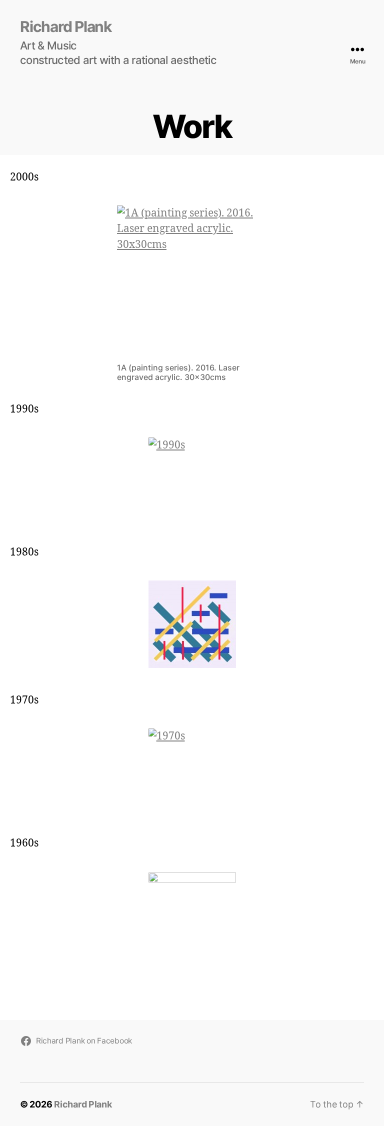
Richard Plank (66, 26)
